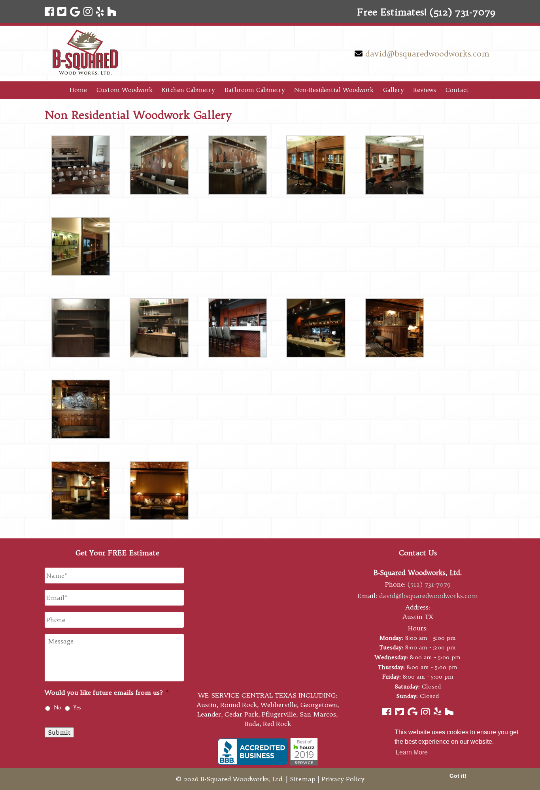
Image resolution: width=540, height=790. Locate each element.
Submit (59, 732)
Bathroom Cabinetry (255, 90)
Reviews (424, 90)
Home (78, 90)
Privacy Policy (342, 779)
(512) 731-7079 (429, 584)
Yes (77, 708)
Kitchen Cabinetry (188, 90)
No (57, 708)
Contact (457, 90)
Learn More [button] (412, 752)
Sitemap (302, 779)
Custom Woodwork (124, 90)
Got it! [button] (457, 776)
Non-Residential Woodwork (334, 90)
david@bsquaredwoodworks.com (427, 53)
